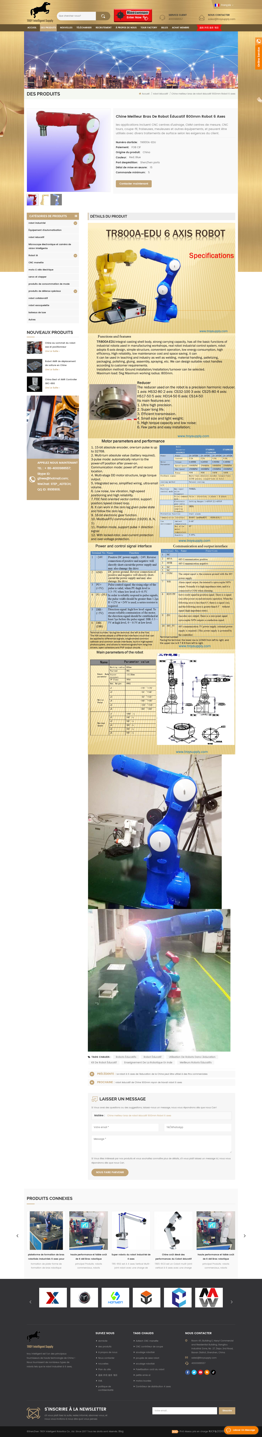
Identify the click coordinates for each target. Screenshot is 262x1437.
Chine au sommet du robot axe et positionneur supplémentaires (60, 345)
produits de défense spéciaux (45, 291)
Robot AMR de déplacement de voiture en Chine (60, 363)
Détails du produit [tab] (108, 216)
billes (164, 27)
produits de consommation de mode (49, 284)
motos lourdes (143, 1381)
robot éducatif (36, 237)
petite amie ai (143, 1375)
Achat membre (180, 27)
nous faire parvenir (110, 1172)
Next (245, 1236)
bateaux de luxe (37, 312)
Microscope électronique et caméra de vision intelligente (50, 246)
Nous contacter (106, 1358)
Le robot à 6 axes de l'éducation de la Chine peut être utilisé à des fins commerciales (162, 1074)
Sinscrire (227, 1410)
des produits (104, 1346)
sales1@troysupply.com (221, 19)
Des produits (48, 27)
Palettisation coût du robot (150, 1369)
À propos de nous (126, 27)
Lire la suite (51, 351)
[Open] (258, 53)
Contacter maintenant (133, 184)
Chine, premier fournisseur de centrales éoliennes (173, 1257)
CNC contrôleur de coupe (149, 1346)
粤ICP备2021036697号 (221, 1431)
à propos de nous (107, 1352)
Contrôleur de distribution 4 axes (153, 1386)
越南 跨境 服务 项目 (209, 27)
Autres (32, 319)
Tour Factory (149, 27)
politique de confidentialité (105, 1388)
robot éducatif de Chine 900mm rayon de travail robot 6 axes (148, 1082)
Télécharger (84, 27)
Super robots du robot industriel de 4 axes (46, 1257)
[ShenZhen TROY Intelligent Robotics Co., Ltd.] (40, 12)
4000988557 (176, 19)
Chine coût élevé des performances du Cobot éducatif (89, 1257)
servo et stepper (38, 277)
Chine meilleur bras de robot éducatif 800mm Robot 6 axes (139, 1115)
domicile (102, 1341)
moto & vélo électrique (41, 269)
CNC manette (36, 262)
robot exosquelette (39, 305)
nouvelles (66, 27)
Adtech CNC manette (147, 1341)
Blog (121, 1431)
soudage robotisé (145, 1352)
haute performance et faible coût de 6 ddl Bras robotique (131, 1257)
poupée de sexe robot (147, 1358)
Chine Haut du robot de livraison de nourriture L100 (216, 1257)
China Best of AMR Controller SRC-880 (61, 381)
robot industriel (37, 223)
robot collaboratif (38, 298)
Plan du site (104, 1369)
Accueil (32, 27)
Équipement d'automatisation (45, 230)
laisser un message (244, 1430)
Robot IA (33, 255)
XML (100, 1381)
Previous (17, 1236)
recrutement (104, 27)
